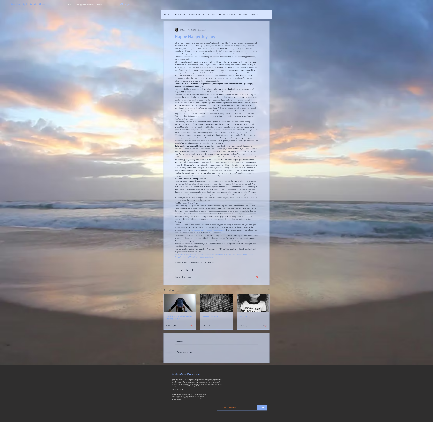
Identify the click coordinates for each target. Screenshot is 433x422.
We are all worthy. (211, 316)
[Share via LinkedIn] (187, 270)
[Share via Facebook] (176, 270)
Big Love (243, 316)
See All (267, 290)
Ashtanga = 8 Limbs (227, 14)
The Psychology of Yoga (197, 262)
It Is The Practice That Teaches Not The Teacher (179, 317)
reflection (211, 262)
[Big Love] (253, 303)
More (253, 14)
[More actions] (257, 30)
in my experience (181, 262)
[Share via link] (192, 270)
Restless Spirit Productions (186, 374)
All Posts (167, 14)
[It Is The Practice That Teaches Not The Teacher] (180, 303)
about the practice (196, 14)
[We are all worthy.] (216, 303)
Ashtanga (243, 14)
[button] (267, 14)
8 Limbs (211, 14)
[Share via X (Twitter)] (181, 270)
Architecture (180, 14)
